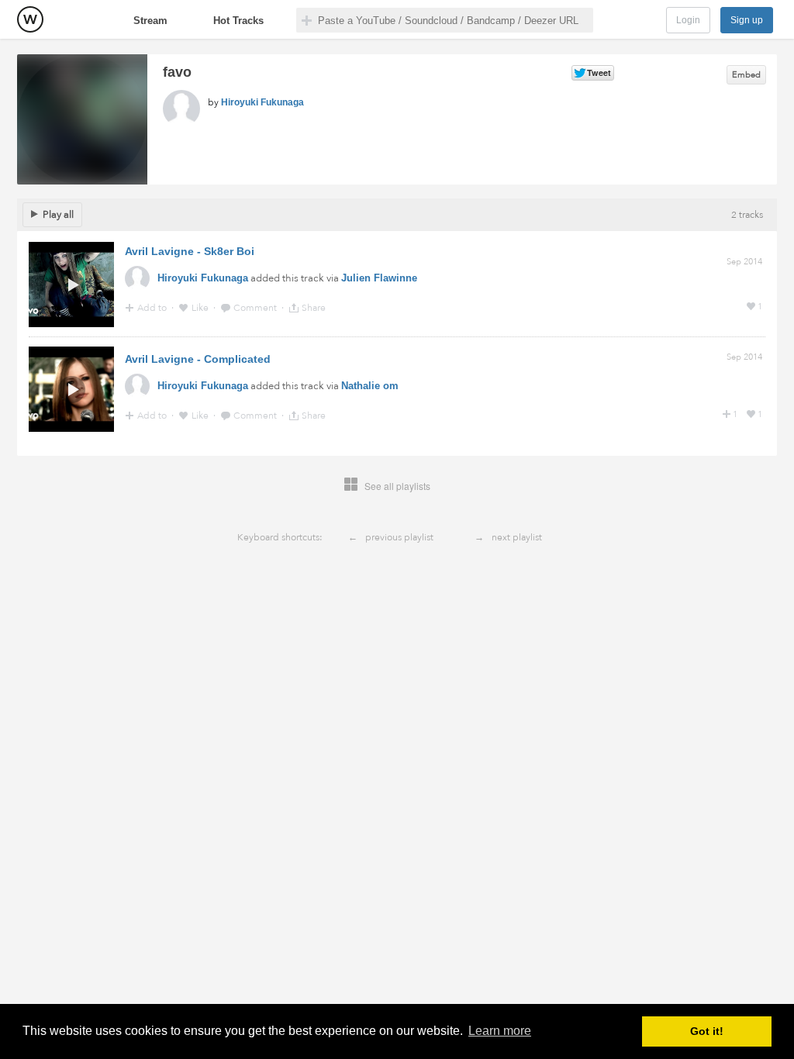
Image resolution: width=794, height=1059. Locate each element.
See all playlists (397, 485)
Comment (256, 308)
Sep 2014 (744, 261)
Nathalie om (370, 386)
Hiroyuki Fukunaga (262, 102)
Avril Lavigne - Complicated (198, 359)
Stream (150, 20)
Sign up (746, 20)
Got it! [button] (706, 1031)
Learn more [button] (499, 1030)
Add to (153, 308)
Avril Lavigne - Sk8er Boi (189, 251)
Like (201, 308)
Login (688, 20)
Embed (746, 75)
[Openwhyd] (30, 19)
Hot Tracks (238, 20)
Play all (58, 215)
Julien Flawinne (379, 278)
